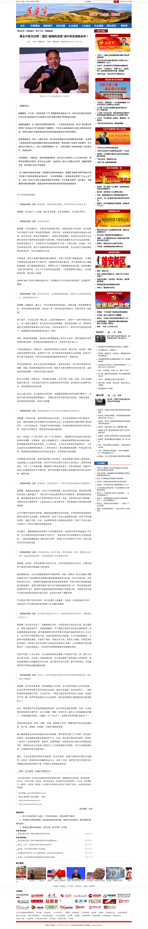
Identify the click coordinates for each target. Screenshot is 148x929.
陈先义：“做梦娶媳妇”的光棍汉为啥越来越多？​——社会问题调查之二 (112, 499)
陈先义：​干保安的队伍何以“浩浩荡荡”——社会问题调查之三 (113, 494)
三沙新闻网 (85, 912)
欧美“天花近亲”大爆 (129, 880)
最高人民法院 (21, 916)
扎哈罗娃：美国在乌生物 (89, 880)
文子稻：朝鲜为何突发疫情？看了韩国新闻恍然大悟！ (114, 375)
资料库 (124, 25)
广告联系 (55, 886)
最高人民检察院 (33, 916)
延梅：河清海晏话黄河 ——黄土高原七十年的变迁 (113, 510)
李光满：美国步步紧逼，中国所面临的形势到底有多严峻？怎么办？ (114, 417)
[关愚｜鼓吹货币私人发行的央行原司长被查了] (70, 879)
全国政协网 (107, 916)
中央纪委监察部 (47, 916)
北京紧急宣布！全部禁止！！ (108, 350)
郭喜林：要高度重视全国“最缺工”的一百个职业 (114, 440)
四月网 (101, 912)
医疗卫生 (39, 31)
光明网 (67, 912)
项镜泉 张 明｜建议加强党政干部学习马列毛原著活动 (114, 431)
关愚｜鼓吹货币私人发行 (70, 880)
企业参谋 (73, 25)
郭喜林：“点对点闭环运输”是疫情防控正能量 (114, 456)
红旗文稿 (47, 912)
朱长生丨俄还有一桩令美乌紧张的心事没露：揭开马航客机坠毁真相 (113, 469)
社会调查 (98, 25)
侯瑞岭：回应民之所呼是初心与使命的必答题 (114, 436)
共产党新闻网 (60, 916)
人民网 (70, 919)
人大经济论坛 (58, 912)
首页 (22, 25)
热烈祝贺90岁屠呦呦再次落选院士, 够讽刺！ (114, 347)
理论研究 (111, 25)
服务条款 (78, 886)
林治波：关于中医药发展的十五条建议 (31, 849)
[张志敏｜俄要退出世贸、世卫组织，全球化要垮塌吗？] (109, 879)
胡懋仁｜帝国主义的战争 (50, 880)
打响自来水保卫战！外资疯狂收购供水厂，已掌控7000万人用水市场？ (114, 366)
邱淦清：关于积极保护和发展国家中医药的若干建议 (36, 857)
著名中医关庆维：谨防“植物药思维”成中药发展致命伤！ (38, 840)
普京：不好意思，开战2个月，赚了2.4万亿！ (114, 370)
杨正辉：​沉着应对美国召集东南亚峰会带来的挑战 (114, 411)
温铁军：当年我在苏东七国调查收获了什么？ (113, 485)
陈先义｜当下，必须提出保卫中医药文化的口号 (35, 845)
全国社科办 (117, 916)
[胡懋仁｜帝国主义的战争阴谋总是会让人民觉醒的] (50, 879)
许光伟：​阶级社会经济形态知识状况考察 (111, 481)
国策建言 (47, 25)
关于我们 (71, 886)
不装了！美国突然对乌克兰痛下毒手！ (112, 379)
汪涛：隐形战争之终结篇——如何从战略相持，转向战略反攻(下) (113, 452)
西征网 (93, 912)
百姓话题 (60, 25)
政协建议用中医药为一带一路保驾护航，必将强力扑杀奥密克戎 (40, 853)
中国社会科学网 (41, 919)
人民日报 (52, 919)
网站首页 (21, 31)
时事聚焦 (35, 25)
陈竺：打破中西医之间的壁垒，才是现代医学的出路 (114, 446)
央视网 (77, 916)
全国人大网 (20, 919)
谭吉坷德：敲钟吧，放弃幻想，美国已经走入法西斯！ (114, 384)
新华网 (69, 916)
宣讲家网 (75, 912)
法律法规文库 (122, 912)
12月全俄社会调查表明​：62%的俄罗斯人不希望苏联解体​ (113, 489)
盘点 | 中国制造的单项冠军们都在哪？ (110, 478)
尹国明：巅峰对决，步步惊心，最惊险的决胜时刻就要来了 (114, 355)
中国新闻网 (96, 916)
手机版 (85, 886)
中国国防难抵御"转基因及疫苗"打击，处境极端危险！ (114, 360)
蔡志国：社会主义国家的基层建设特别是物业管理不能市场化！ (114, 422)
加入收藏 (129, 1)
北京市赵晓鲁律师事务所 (25, 912)
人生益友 (86, 25)
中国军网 (29, 919)
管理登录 (92, 886)
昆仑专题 (101, 31)
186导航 (39, 912)
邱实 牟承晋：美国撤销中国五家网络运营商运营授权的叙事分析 (113, 474)
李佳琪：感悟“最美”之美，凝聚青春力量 (112, 427)
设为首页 (122, 1)
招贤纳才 (63, 886)
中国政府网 (86, 916)
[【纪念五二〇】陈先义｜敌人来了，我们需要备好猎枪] (30, 879)
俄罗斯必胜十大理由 (105, 388)
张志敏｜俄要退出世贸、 (109, 880)
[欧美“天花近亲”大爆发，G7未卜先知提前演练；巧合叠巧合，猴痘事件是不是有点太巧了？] (129, 879)
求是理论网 (62, 919)
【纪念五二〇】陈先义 (30, 880)
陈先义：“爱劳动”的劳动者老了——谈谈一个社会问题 (113, 504)
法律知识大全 (110, 912)
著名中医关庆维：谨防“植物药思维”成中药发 (34, 834)
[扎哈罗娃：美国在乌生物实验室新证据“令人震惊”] (89, 879)
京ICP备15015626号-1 (63, 925)
